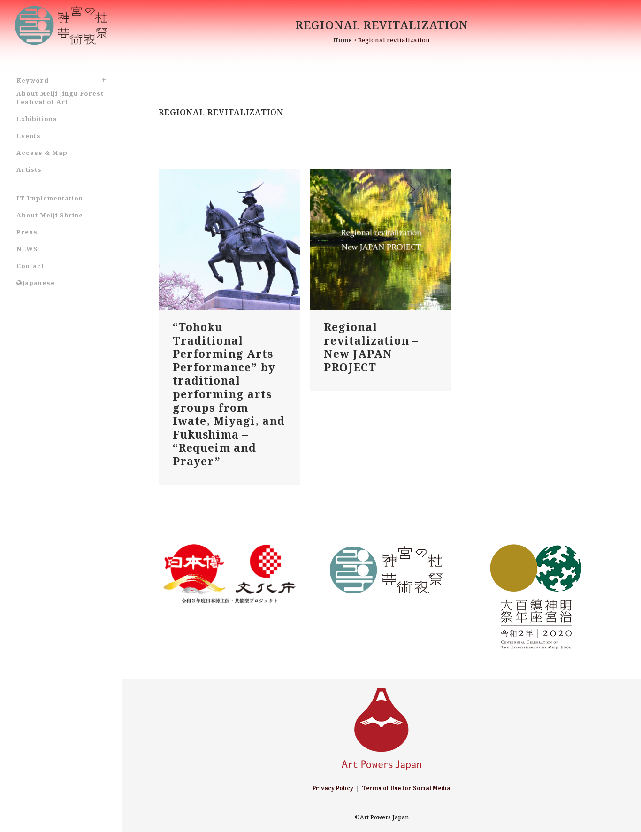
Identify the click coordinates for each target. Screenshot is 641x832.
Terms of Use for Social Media (406, 788)
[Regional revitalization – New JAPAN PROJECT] (380, 239)
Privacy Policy (333, 788)
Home (342, 40)
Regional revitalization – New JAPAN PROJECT (371, 347)
